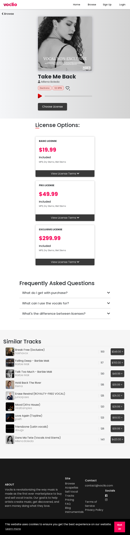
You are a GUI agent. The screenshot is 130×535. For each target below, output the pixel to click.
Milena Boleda (49, 82)
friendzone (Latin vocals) (31, 427)
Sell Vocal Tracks (71, 494)
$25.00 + (117, 395)
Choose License (52, 107)
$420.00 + (117, 439)
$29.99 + (117, 406)
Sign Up (107, 4)
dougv (19, 430)
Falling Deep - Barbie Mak (32, 361)
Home (76, 4)
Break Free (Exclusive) (30, 350)
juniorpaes (22, 397)
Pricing (69, 500)
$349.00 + (117, 351)
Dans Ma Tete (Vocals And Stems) (38, 438)
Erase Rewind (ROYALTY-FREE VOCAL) (40, 394)
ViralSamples (23, 408)
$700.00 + (117, 362)
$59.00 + (117, 417)
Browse (92, 4)
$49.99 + (117, 373)
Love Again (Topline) (28, 416)
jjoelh (18, 419)
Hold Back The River (28, 383)
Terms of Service (91, 504)
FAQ (68, 504)
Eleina (19, 386)
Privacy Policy (94, 510)
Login (122, 4)
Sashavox (21, 353)
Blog (68, 508)
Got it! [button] (119, 527)
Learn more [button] (13, 529)
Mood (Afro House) (27, 405)
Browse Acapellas (71, 486)
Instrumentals (74, 512)
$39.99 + (117, 384)
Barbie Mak (22, 364)
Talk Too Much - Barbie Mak (33, 372)
